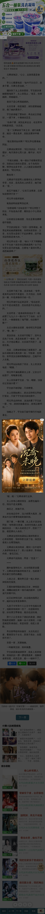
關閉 (42, 419)
